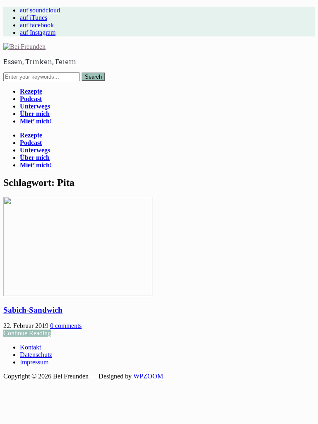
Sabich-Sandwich (33, 310)
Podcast (31, 98)
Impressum (34, 362)
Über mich (35, 113)
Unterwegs (35, 106)
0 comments (66, 325)
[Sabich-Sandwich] (77, 293)
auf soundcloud (40, 10)
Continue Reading (27, 333)
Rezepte (31, 91)
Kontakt (30, 347)
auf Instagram (37, 32)
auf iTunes (33, 17)
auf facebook (37, 25)
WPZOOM (148, 376)
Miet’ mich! (36, 121)
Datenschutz (36, 354)
